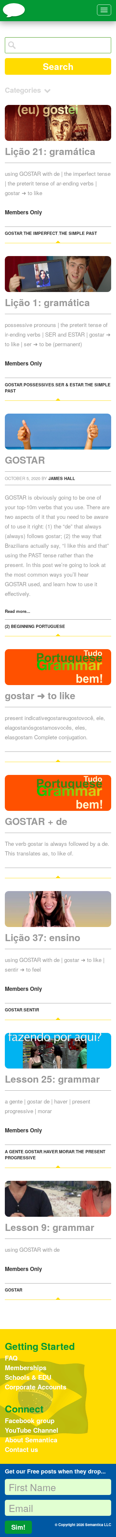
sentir (31, 1010)
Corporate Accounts (35, 1386)
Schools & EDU (28, 1377)
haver (51, 1151)
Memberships (25, 1367)
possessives (39, 385)
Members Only (23, 212)
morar (66, 1151)
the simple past (78, 233)
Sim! (18, 1527)
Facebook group (29, 1420)
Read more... (17, 611)
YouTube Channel (31, 1430)
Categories (24, 90)
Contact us (21, 1449)
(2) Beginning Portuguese (35, 626)
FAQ (11, 1357)
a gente (14, 1151)
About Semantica (31, 1439)
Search (58, 66)
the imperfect (41, 233)
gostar (13, 233)
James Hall (61, 478)
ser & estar (69, 385)
